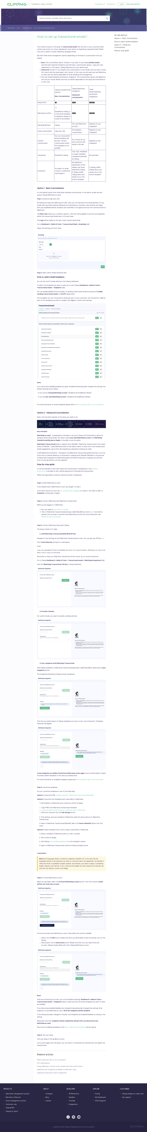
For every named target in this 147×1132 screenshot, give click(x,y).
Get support (126, 1097)
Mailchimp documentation (50, 517)
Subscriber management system (17, 1094)
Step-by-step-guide (121, 51)
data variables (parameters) (58, 841)
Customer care (11, 1104)
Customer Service (27, 28)
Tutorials (72, 1101)
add (92, 512)
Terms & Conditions (88, 1127)
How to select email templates (75, 1027)
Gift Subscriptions (43, 1063)
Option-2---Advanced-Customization (122, 46)
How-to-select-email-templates (126, 42)
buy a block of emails (61, 509)
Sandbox (72, 1097)
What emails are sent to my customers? (90, 405)
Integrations (111, 4)
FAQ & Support (100, 1101)
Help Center (11, 28)
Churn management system (16, 1101)
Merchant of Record (13, 1097)
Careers (48, 1101)
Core (18, 28)
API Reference (74, 1094)
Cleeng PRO (10, 1108)
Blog (47, 1097)
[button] (121, 4)
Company (49, 1094)
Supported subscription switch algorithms (52, 1073)
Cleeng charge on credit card (132, 1094)
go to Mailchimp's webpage (70, 491)
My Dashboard (100, 1097)
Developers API (100, 4)
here (102, 538)
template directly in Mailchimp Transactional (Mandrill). (75, 795)
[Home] (16, 4)
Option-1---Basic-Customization (126, 38)
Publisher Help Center (42, 4)
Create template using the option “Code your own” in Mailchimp (63, 810)
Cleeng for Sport (12, 1111)
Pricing (97, 1094)
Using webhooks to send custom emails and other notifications (60, 1066)
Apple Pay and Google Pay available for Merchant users (56, 1070)
